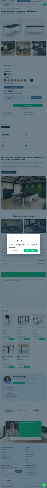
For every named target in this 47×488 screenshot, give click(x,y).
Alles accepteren (31, 250)
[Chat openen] (44, 485)
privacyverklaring (12, 247)
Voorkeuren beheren (16, 250)
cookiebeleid (31, 245)
